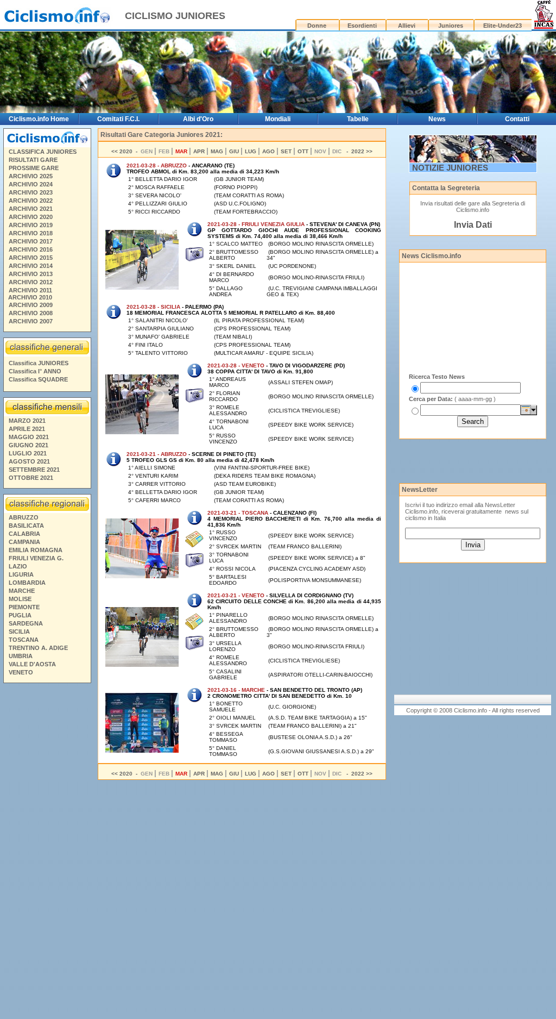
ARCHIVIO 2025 (31, 176)
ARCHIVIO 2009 (31, 305)
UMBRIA (21, 656)
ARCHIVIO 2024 (31, 184)
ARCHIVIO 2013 (31, 274)
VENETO (21, 672)
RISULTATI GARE (33, 160)
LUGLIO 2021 (28, 453)
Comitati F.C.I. (118, 119)
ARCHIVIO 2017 (31, 241)
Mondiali (277, 119)
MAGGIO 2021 (29, 437)
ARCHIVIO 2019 (31, 225)
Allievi (406, 25)
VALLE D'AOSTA (32, 664)
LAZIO (18, 566)
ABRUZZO (24, 517)
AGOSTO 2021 (29, 461)
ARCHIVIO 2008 (31, 313)
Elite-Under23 (502, 25)
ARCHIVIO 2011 (30, 290)
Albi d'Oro (198, 119)
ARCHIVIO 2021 (31, 208)
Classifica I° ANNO (35, 371)
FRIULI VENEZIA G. (36, 558)
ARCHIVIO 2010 (30, 297)
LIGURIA (21, 574)
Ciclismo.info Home (39, 119)
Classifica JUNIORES (38, 363)
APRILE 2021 (27, 429)
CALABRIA (24, 533)
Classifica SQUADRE (38, 379)
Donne (316, 25)
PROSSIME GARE (34, 168)
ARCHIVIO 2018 (31, 233)
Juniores (450, 25)
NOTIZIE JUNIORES (450, 167)
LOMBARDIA (27, 582)
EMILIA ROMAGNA (35, 550)
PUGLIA (20, 615)
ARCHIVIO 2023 (31, 192)
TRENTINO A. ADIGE (38, 648)
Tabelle (358, 119)
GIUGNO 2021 (28, 445)
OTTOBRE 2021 (31, 477)
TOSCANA (24, 639)
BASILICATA (26, 525)
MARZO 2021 (27, 420)
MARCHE (22, 590)
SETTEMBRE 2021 (34, 469)
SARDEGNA (26, 623)
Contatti (517, 119)
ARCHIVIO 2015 (31, 257)
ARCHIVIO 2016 (31, 249)
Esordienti (362, 25)
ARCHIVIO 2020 (31, 217)
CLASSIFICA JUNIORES (43, 151)
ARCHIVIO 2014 (31, 265)
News (437, 119)
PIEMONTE (24, 607)
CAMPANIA (24, 542)
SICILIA (19, 631)
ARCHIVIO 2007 (31, 321)
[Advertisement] (46, 853)
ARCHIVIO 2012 (31, 282)
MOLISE (20, 599)
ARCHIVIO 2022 (31, 200)
